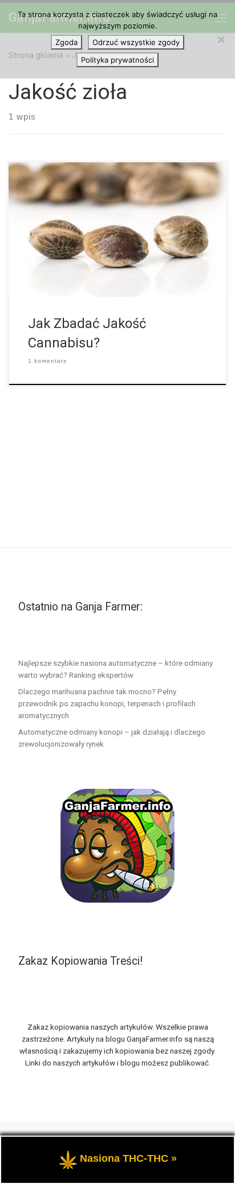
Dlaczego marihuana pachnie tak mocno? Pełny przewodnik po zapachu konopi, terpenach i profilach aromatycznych (107, 703)
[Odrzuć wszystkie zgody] (220, 39)
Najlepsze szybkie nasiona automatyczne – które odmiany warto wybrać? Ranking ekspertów (115, 668)
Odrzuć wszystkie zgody (136, 42)
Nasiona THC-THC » (128, 1158)
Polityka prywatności (117, 59)
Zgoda (66, 42)
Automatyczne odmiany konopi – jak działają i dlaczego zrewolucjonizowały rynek (111, 737)
